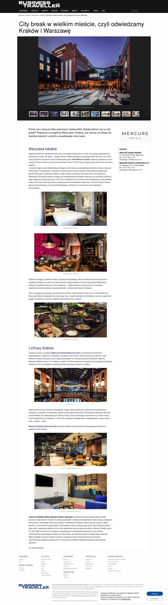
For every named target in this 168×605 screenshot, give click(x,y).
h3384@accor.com (135, 159)
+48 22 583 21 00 (128, 157)
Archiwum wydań (113, 561)
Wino (42, 566)
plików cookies (90, 589)
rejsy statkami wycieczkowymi (81, 596)
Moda (43, 561)
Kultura (43, 571)
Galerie (65, 577)
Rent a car (89, 566)
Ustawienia (155, 598)
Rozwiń (146, 114)
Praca (95, 11)
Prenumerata (112, 564)
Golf (42, 568)
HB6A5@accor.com (135, 170)
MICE (103, 11)
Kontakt (110, 568)
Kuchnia (43, 564)
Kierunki (66, 575)
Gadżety (88, 568)
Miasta (74, 11)
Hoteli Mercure (96, 156)
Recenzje (34, 11)
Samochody (45, 573)
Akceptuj (155, 594)
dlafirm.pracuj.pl (46, 575)
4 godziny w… (85, 11)
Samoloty (89, 559)
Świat (20, 561)
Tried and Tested (95, 592)
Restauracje (89, 564)
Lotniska (66, 566)
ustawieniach (126, 599)
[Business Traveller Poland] (39, 4)
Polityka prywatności (114, 571)
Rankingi (21, 570)
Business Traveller (24, 15)
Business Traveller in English (117, 559)
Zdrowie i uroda (46, 559)
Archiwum (64, 11)
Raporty (45, 11)
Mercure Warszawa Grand (88, 279)
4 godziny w (67, 561)
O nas (110, 566)
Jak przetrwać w (68, 564)
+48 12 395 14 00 (128, 167)
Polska (42, 15)
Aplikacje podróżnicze (70, 568)
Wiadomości (23, 11)
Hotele (88, 561)
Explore (54, 11)
